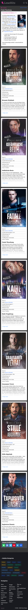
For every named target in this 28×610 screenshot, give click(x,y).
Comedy (23, 572)
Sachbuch (17, 570)
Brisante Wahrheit (12, 16)
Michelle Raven (8, 88)
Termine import (11, 601)
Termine (3, 594)
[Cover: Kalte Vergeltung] (14, 280)
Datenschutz (20, 594)
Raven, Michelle (9, 159)
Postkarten (3, 600)
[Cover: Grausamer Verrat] (14, 350)
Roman (14, 562)
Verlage (11, 596)
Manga (3, 575)
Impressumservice (4, 603)
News (2, 584)
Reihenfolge (4, 586)
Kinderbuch (10, 564)
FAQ (18, 586)
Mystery (4, 564)
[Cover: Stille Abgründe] (14, 421)
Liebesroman (4, 570)
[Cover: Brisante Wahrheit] (14, 67)
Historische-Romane (6, 572)
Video (2, 590)
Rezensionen (4, 592)
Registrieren (20, 597)
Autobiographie (16, 572)
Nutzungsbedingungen (21, 589)
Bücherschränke (11, 593)
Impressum (19, 591)
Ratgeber (4, 567)
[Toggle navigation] (24, 3)
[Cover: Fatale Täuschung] (14, 208)
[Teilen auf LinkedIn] (17, 545)
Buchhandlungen (12, 589)
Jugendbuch (17, 564)
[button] (26, 3)
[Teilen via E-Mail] (20, 545)
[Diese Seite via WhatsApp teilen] (3, 545)
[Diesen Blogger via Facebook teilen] (7, 545)
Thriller (25, 7)
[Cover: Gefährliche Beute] (14, 137)
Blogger (11, 584)
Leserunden (3, 588)
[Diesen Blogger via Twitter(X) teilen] (10, 545)
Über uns (19, 584)
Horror (8, 562)
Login (18, 595)
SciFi (8, 575)
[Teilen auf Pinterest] (14, 545)
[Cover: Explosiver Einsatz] (14, 491)
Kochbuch (10, 567)
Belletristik (14, 575)
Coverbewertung (4, 597)
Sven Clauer (24, 608)
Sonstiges (21, 575)
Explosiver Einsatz (8, 31)
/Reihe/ (21, 7)
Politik (11, 570)
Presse (10, 598)
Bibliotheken (12, 586)
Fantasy (16, 567)
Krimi (19, 562)
